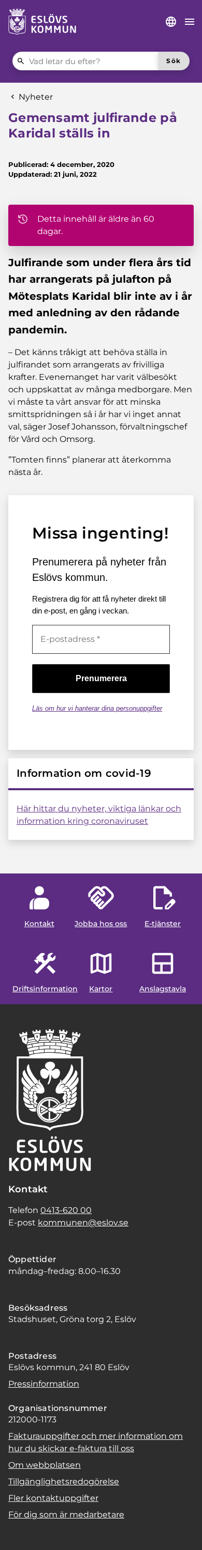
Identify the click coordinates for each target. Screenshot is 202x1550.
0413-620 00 (66, 1210)
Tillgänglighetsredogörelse (63, 1481)
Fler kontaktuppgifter (53, 1498)
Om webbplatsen (44, 1465)
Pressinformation (43, 1384)
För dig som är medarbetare (66, 1515)
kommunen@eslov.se (83, 1222)
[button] (20, 1529)
